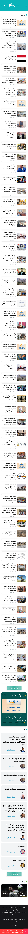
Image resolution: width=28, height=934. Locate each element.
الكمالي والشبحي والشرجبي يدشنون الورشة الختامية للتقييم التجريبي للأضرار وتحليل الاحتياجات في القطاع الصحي (9, 421)
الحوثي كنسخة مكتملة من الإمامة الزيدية (15, 790)
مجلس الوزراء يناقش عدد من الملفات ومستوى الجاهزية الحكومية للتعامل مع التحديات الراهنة (9, 235)
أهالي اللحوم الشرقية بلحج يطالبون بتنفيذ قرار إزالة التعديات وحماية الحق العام (10, 555)
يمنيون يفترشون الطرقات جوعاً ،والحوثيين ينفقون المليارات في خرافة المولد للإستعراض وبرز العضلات (15, 828)
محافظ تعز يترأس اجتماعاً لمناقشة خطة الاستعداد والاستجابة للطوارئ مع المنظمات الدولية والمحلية (10, 409)
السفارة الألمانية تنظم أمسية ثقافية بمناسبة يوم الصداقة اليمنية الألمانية (10, 588)
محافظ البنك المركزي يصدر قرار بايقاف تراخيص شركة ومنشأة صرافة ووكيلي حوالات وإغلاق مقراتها (9, 566)
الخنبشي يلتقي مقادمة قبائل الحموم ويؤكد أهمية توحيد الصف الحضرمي (10, 113)
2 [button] (23, 722)
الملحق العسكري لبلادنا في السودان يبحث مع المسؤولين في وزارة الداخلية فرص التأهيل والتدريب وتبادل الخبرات (9, 291)
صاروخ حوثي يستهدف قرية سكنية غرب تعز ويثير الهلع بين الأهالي (9, 377)
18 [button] (4, 722)
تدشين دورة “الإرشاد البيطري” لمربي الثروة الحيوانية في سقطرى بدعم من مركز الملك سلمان (9, 656)
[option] (14, 710)
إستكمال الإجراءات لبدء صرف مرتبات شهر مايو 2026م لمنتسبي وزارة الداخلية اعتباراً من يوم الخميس (9, 443)
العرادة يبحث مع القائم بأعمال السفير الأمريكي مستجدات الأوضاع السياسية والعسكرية (9, 271)
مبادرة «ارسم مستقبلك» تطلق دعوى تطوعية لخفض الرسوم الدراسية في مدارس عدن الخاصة (9, 303)
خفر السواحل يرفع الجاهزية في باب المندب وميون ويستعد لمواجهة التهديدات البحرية (9, 619)
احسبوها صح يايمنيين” (18, 860)
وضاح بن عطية (11, 852)
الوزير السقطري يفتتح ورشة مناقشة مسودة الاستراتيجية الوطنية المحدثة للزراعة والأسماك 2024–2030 (10, 91)
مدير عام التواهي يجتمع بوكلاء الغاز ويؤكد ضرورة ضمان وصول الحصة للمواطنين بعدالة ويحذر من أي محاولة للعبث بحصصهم (9, 258)
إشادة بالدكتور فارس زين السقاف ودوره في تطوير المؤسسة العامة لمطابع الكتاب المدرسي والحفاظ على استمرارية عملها (9, 45)
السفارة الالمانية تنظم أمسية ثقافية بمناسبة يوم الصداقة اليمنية (10, 103)
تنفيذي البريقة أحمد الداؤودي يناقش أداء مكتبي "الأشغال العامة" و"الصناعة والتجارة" (10, 455)
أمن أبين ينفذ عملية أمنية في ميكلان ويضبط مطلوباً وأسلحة (9, 667)
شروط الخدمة (16, 922)
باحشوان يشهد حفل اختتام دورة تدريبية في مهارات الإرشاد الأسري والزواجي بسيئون (9, 677)
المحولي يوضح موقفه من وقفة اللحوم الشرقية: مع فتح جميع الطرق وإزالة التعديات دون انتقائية (9, 167)
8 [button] (16, 722)
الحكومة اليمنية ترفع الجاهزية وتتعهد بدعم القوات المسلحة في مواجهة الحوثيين (10, 366)
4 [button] (21, 722)
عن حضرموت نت (21, 919)
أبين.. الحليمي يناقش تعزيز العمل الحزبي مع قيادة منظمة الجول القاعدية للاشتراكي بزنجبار (9, 211)
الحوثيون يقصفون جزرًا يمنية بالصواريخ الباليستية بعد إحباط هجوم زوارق (9, 578)
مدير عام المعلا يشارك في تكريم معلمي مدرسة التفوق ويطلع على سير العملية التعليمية (10, 223)
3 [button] (22, 722)
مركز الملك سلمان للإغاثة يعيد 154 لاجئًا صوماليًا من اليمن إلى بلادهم (9, 179)
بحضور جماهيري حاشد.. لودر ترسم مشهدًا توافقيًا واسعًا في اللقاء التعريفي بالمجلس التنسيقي (9, 499)
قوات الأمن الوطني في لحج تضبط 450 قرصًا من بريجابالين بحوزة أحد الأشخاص (9, 123)
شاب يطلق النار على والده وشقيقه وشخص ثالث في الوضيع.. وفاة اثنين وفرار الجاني (9, 80)
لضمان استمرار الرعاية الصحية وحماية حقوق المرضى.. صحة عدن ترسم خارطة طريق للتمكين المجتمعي (9, 511)
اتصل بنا (10, 922)
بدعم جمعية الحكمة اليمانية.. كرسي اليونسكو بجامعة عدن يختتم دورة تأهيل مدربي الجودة (9, 598)
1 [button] (24, 722)
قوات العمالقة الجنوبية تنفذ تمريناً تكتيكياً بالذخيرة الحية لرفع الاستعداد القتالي (9, 533)
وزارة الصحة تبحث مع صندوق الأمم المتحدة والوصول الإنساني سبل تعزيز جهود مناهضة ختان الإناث (9, 22)
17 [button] (5, 722)
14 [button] (9, 722)
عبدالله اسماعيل (11, 797)
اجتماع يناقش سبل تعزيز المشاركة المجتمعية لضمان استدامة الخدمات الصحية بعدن (9, 465)
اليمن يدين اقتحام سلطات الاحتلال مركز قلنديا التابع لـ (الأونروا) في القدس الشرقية (10, 58)
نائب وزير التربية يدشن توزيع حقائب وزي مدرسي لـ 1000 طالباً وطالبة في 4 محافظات (10, 313)
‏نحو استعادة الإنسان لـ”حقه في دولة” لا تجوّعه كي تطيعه (14, 759)
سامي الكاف (11, 766)
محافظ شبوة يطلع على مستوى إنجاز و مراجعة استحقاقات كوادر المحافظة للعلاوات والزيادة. (10, 324)
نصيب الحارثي (11, 750)
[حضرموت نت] (14, 5)
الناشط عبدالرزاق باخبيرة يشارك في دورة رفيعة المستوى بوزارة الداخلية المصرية (9, 246)
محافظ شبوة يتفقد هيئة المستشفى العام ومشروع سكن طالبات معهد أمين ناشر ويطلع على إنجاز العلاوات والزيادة (14, 718)
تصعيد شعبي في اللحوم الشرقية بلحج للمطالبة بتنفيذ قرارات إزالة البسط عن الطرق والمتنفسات (10, 544)
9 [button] (15, 722)
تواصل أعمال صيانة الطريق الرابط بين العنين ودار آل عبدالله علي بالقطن (9, 156)
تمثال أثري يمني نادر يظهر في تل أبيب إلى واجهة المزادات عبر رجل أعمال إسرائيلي (9, 397)
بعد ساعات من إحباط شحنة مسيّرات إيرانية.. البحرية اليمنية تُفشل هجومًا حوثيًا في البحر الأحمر (9, 487)
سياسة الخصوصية (13, 919)
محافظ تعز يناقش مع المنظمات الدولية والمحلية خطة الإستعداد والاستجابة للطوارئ (9, 609)
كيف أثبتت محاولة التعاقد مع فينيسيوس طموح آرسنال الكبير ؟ (14, 894)
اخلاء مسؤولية (6, 919)
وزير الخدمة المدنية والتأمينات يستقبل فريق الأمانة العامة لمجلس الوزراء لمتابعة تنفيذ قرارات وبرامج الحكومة (9, 69)
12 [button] (11, 722)
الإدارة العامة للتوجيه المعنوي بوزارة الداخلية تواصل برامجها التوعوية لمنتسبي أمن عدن (9, 335)
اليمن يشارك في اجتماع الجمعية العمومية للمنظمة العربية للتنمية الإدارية (9, 146)
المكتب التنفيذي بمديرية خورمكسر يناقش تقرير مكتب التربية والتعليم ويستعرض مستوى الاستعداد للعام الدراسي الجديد (9, 643)
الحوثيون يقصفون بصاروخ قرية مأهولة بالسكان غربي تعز (9, 281)
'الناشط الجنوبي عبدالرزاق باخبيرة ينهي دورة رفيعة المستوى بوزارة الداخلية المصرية (9, 33)
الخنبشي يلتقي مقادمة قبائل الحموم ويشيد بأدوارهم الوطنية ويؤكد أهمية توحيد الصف (9, 346)
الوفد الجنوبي (21, 846)
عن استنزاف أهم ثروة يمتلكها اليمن (14, 775)
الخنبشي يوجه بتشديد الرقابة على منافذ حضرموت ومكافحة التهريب (9, 201)
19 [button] (3, 722)
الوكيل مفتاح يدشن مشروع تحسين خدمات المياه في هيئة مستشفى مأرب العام (9, 387)
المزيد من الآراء (14, 874)
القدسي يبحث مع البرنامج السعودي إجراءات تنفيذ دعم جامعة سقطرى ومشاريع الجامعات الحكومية (10, 134)
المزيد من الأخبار (14, 688)
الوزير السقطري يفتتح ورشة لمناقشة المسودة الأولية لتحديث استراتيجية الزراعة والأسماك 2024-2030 (9, 190)
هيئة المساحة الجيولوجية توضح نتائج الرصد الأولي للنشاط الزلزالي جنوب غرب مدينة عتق (9, 475)
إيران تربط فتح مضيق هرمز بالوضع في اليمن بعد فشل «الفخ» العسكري (10, 356)
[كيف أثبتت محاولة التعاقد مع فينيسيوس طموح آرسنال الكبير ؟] (14, 890)
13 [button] (10, 722)
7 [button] (17, 722)
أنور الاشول (11, 866)
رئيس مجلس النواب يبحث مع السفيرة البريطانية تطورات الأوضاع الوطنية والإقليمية (9, 432)
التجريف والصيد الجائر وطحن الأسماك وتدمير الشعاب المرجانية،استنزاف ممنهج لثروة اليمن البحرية (14, 740)
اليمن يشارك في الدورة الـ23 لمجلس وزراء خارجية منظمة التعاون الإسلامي (10, 522)
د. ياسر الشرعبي (11, 816)
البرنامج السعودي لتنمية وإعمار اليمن (18, 695)
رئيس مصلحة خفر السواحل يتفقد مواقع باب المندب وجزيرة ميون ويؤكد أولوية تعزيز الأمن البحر (9, 630)
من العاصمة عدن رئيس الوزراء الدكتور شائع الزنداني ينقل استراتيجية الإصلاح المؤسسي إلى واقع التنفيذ (14, 808)
